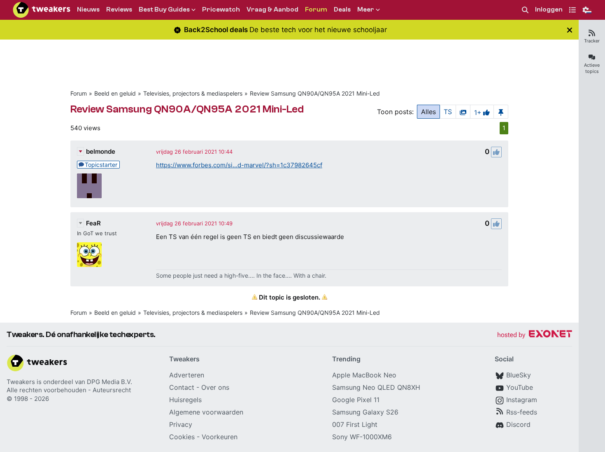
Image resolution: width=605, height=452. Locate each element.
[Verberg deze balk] (570, 30)
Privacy (180, 424)
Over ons (215, 387)
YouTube (519, 387)
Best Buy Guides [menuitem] (164, 9)
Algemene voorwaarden (206, 412)
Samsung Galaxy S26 (365, 412)
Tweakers (21, 382)
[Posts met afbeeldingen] (463, 111)
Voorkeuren (219, 437)
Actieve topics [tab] (592, 68)
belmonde (100, 151)
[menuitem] (525, 10)
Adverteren (186, 375)
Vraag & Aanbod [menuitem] (272, 9)
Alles (428, 112)
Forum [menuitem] (316, 9)
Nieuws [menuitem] (88, 9)
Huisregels (185, 400)
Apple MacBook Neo (364, 375)
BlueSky (518, 375)
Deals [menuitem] (342, 9)
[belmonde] (89, 185)
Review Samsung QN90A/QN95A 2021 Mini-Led (315, 93)
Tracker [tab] (592, 41)
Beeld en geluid (115, 93)
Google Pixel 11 (355, 400)
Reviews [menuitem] (119, 9)
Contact (181, 387)
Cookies (182, 437)
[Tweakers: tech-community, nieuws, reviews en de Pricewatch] (41, 10)
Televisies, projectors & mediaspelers (192, 93)
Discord (518, 424)
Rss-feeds (521, 412)
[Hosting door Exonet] (534, 335)
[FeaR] (89, 254)
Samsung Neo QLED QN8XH (376, 387)
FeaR (93, 223)
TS (448, 112)
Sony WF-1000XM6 (362, 437)
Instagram (521, 400)
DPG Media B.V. (109, 382)
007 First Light (354, 424)
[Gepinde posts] (501, 111)
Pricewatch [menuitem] (221, 9)
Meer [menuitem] (365, 9)
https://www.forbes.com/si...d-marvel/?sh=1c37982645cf (239, 165)
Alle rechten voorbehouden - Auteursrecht (69, 390)
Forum (78, 93)
